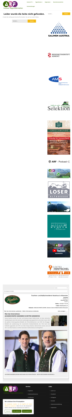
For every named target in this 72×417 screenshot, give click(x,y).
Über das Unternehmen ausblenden (12, 311)
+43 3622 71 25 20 (63, 303)
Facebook (53, 394)
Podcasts (30, 400)
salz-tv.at (53, 390)
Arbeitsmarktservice (33, 394)
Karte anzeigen (61, 311)
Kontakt (53, 400)
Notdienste (31, 397)
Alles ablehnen (16, 411)
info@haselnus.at (63, 305)
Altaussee (63, 300)
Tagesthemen (38, 2)
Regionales (47, 2)
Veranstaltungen (31, 6)
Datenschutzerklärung (56, 404)
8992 (67, 300)
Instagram (53, 397)
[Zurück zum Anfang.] (67, 311)
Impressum (53, 407)
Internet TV (29, 2)
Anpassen (8, 411)
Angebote (30, 390)
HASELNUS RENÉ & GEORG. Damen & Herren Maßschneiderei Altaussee (51, 307)
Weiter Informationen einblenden (30, 311)
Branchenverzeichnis (58, 2)
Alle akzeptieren (27, 411)
